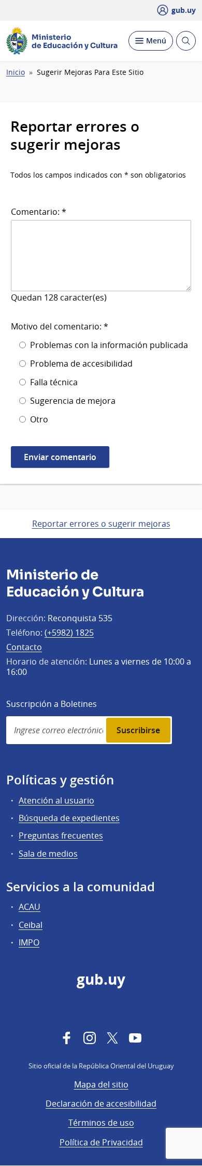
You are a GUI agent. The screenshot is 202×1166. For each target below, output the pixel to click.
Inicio (15, 72)
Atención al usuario (56, 800)
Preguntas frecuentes (61, 835)
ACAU (29, 906)
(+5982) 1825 (69, 632)
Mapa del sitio (101, 1084)
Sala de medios (48, 853)
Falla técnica (54, 382)
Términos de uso (101, 1122)
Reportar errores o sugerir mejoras (101, 523)
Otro (39, 419)
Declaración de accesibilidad (101, 1103)
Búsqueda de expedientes (69, 818)
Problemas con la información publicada (109, 345)
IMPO (29, 942)
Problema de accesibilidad (81, 363)
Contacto (24, 647)
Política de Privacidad (101, 1142)
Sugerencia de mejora (73, 400)
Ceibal (30, 925)
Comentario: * (38, 211)
